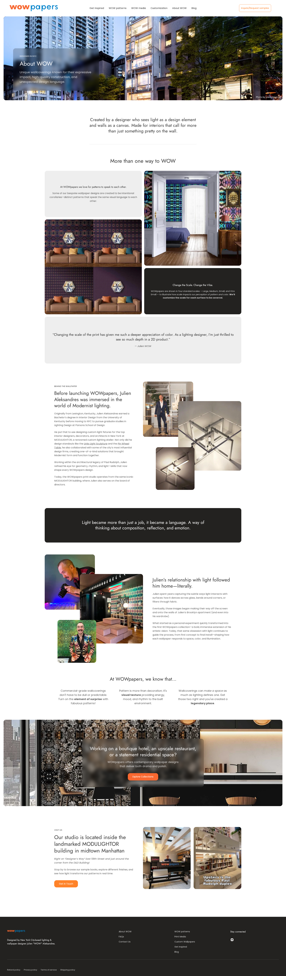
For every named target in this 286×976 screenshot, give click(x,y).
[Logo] (34, 8)
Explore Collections (143, 776)
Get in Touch (66, 883)
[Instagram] (232, 939)
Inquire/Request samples (255, 8)
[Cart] (276, 8)
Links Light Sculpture (95, 443)
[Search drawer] (273, 8)
